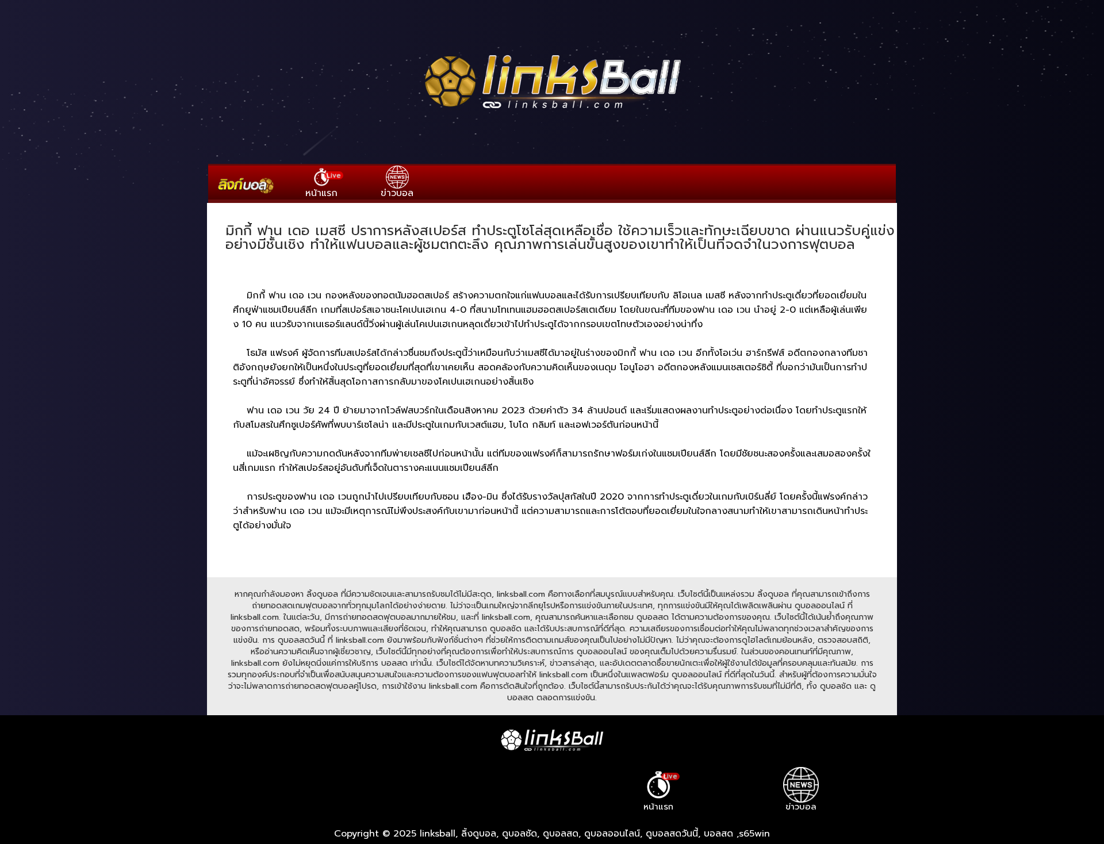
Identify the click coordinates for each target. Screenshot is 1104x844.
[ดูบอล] (552, 110)
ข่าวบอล (397, 193)
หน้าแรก (323, 185)
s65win (754, 834)
